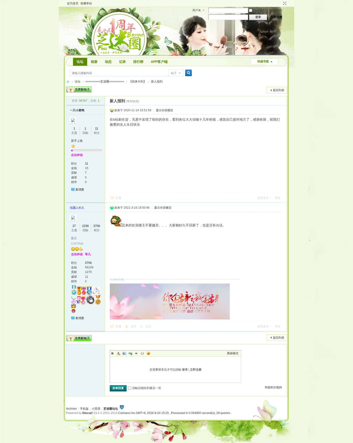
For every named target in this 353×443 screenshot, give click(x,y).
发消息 (79, 189)
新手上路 (77, 140)
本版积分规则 (273, 387)
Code (142, 353)
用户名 (196, 10)
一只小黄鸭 (77, 110)
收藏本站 (86, 3)
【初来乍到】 (137, 81)
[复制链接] (132, 101)
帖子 (174, 73)
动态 (108, 62)
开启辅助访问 (280, 3)
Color (118, 353)
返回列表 (278, 90)
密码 (195, 17)
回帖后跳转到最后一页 (146, 388)
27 (74, 226)
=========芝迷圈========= (104, 81)
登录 (185, 369)
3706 (96, 226)
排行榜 (138, 62)
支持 (134, 326)
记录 (122, 62)
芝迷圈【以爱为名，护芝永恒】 (68, 81)
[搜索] (187, 73)
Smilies (148, 353)
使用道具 (263, 198)
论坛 (80, 62)
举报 (277, 198)
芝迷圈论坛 (110, 408)
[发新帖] (79, 89)
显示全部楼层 (164, 110)
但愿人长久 (77, 207)
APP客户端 (159, 62)
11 (96, 128)
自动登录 (259, 10)
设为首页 (73, 3)
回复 (119, 198)
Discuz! (87, 413)
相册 (94, 62)
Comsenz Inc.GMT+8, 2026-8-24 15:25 (175, 413)
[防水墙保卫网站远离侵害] (121, 408)
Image (124, 353)
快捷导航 (263, 61)
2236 (85, 226)
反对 (148, 326)
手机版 (84, 408)
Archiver (71, 408)
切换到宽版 (284, 3)
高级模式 (232, 353)
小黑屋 (96, 408)
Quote (136, 353)
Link (130, 353)
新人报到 (157, 81)
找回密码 (276, 10)
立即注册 (276, 17)
